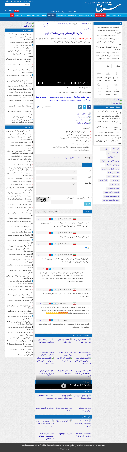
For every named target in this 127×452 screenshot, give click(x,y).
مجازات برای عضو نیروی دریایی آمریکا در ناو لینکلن (20, 208)
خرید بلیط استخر (113, 188)
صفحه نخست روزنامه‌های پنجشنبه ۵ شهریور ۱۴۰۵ (83, 435)
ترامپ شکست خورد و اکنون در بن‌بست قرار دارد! (20, 241)
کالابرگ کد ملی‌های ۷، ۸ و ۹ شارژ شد (82, 353)
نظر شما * (87, 183)
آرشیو (24, 1)
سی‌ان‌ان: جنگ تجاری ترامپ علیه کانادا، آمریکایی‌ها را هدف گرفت (20, 323)
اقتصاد (38, 15)
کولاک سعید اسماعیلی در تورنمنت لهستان (21, 55)
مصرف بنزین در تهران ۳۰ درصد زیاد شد (19, 204)
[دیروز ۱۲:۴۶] (45, 400)
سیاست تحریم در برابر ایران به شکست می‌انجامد (20, 266)
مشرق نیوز (103, 6)
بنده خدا (56, 158)
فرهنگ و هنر (51, 15)
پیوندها (17, 15)
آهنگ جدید (103, 180)
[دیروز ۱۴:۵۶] (63, 400)
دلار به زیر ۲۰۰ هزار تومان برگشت (108, 39)
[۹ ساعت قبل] (63, 425)
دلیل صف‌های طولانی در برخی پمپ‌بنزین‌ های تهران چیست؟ (45, 373)
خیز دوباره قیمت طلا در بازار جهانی (108, 58)
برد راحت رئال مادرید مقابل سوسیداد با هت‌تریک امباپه (20, 345)
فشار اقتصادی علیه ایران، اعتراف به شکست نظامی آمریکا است (21, 282)
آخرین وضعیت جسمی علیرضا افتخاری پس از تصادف (108, 128)
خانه (119, 15)
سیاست (114, 15)
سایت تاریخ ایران (113, 157)
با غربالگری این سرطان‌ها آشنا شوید (20, 338)
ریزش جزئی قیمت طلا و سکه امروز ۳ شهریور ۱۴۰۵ (108, 48)
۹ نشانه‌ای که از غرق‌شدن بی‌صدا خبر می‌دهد (20, 112)
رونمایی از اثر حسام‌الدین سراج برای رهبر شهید (107, 142)
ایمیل (89, 177)
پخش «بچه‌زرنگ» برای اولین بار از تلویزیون (109, 112)
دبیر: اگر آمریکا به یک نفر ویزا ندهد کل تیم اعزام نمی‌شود (20, 71)
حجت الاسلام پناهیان (76, 158)
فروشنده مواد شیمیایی (111, 196)
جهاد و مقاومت (61, 15)
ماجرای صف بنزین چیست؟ (80, 384)
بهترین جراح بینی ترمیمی (110, 168)
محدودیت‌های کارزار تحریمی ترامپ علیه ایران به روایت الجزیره (20, 333)
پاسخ (39, 219)
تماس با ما (16, 1)
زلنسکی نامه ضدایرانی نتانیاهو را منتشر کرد (46, 353)
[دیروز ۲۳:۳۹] (63, 386)
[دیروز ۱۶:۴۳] (63, 363)
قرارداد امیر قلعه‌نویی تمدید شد (45, 409)
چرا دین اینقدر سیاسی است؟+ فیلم (78, 135)
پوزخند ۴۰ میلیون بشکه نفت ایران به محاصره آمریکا (21, 38)
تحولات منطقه (100, 15)
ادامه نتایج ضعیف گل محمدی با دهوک (19, 86)
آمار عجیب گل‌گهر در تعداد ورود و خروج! (18, 131)
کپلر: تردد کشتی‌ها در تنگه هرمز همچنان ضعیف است (19, 222)
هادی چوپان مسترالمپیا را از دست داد (63, 409)
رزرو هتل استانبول (113, 164)
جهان (108, 15)
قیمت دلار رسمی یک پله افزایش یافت (107, 55)
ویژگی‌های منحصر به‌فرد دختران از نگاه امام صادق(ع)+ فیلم (71, 147)
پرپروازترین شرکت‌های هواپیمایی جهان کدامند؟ (20, 307)
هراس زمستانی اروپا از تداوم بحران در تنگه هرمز (20, 271)
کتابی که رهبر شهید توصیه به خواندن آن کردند (108, 122)
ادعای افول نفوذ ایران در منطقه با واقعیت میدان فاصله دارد (19, 317)
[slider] (49, 83)
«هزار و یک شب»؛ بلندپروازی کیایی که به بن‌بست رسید (108, 136)
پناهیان (65, 158)
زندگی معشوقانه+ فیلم (82, 141)
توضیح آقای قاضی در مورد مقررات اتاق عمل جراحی (20, 328)
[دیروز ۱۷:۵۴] (82, 363)
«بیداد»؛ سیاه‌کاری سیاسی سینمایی (108, 132)
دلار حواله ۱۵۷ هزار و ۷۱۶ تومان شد (108, 35)
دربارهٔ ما (8, 1)
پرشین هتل (115, 180)
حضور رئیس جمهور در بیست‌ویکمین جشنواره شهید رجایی (46, 436)
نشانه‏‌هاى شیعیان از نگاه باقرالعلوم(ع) (77, 132)
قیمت (119, 23)
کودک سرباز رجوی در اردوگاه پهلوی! (65, 353)
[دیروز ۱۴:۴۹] (45, 363)
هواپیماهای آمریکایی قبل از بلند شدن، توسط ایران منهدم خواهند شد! (20, 46)
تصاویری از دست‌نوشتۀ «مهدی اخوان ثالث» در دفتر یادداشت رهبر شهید (20, 121)
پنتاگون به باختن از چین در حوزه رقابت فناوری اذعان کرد (20, 312)
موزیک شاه (104, 149)
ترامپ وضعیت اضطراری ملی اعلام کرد (19, 218)
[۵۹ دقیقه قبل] (82, 344)
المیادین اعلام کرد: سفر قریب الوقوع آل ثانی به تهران (19, 60)
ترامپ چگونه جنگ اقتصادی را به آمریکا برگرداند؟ (20, 200)
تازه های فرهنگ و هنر (113, 107)
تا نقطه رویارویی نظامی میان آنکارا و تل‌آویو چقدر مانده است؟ (21, 260)
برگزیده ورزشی (86, 391)
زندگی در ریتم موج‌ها (65, 433)
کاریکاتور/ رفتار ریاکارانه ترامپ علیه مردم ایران (20, 101)
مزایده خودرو (115, 184)
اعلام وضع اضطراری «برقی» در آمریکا (19, 193)
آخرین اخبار (28, 127)
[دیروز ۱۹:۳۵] (45, 344)
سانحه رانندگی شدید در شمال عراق (20, 89)
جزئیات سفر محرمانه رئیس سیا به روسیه (18, 196)
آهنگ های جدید (113, 172)
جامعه (44, 15)
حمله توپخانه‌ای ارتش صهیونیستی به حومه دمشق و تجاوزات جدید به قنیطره (21, 169)
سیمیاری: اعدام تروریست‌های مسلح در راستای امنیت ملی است (20, 96)
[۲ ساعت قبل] (63, 344)
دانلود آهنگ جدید (113, 153)
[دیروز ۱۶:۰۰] (45, 425)
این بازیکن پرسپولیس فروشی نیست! (84, 409)
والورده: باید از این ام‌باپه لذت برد (21, 156)
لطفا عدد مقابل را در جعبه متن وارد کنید (79, 198)
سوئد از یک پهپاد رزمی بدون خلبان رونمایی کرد (21, 350)
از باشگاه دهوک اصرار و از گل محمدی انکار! (20, 107)
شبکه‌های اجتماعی (83, 15)
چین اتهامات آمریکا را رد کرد (22, 164)
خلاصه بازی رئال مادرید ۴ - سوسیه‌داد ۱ (19, 341)
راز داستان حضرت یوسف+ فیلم (79, 144)
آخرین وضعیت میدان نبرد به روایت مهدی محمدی (21, 227)
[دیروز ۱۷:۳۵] (82, 400)
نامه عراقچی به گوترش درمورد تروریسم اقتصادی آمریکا (20, 82)
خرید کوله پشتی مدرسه (111, 200)
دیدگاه (23, 15)
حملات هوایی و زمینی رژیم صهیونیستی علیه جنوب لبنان (20, 250)
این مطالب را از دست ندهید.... (81, 335)
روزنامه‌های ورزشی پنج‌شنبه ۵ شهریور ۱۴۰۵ (20, 236)
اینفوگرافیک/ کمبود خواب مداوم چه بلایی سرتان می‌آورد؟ (19, 188)
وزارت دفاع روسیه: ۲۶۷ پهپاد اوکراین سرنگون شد (20, 160)
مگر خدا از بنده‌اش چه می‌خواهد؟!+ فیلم (63, 33)
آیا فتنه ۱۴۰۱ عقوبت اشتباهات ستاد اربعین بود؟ (74, 138)
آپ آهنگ (116, 149)
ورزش (92, 15)
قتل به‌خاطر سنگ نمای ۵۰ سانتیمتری (19, 51)
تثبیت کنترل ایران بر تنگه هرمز (21, 232)
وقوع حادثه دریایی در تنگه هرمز (21, 117)
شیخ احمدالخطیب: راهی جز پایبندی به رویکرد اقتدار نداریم (20, 138)
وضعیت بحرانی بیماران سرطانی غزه (20, 134)
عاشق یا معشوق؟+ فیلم (82, 150)
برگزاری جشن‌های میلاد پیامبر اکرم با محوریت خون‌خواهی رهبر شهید (109, 117)
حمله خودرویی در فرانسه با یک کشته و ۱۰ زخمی (20, 146)
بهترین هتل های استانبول (110, 160)
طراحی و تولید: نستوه (63, 449)
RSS (30, 1)
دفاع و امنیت (72, 15)
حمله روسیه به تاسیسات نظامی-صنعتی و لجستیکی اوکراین (19, 174)
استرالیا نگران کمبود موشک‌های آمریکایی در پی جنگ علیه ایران (19, 277)
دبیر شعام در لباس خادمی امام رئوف (20, 42)
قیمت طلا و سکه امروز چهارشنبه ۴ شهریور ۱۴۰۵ (109, 31)
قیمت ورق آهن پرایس (111, 192)
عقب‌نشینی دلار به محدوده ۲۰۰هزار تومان (109, 43)
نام (90, 171)
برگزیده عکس (86, 416)
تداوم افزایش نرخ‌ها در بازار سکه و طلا (107, 52)
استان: (118, 66)
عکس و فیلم (30, 15)
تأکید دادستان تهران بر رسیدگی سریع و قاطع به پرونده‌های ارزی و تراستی (20, 152)
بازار (12, 15)
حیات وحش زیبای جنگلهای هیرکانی (20, 142)
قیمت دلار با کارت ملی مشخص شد (108, 27)
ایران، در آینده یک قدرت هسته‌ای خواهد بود (19, 76)
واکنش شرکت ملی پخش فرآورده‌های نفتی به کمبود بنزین (83, 373)
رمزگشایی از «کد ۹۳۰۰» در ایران (21, 184)
